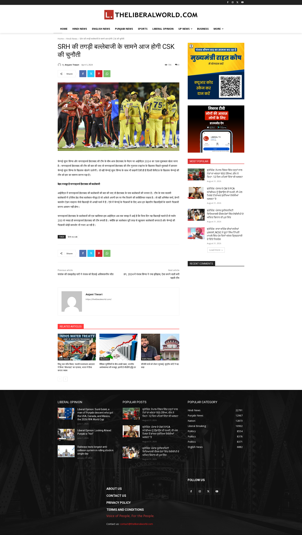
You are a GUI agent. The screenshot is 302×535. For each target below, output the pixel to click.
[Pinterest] (98, 73)
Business (104, 359)
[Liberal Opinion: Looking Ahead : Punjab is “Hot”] (66, 435)
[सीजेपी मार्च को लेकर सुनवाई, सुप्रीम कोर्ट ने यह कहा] (160, 347)
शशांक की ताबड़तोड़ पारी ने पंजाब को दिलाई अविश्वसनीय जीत (85, 274)
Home (61, 38)
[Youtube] (242, 3)
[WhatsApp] (106, 73)
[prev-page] (60, 379)
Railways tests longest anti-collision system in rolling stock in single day (95, 450)
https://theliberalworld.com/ (99, 299)
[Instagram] (233, 3)
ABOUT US (114, 488)
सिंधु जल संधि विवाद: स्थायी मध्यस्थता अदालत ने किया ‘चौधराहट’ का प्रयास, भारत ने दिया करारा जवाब (76, 367)
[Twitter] (237, 3)
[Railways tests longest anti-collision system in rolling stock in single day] (66, 451)
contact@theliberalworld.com (136, 524)
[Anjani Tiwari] (60, 65)
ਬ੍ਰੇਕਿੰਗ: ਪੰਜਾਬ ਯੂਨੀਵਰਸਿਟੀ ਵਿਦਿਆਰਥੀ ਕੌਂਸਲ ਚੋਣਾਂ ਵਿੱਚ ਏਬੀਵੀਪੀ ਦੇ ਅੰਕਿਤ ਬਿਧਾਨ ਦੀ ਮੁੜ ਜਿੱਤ (225, 214)
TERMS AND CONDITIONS (125, 509)
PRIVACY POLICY (118, 502)
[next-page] (65, 379)
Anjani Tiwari (72, 64)
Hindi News (71, 38)
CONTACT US (116, 495)
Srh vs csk (72, 236)
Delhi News (64, 359)
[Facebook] (228, 3)
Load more (214, 249)
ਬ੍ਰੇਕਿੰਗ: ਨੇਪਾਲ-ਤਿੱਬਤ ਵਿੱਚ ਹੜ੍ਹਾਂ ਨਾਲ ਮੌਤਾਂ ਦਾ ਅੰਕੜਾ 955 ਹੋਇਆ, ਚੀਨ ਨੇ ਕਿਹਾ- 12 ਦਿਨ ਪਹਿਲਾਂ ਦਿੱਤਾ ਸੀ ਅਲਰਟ (225, 173)
